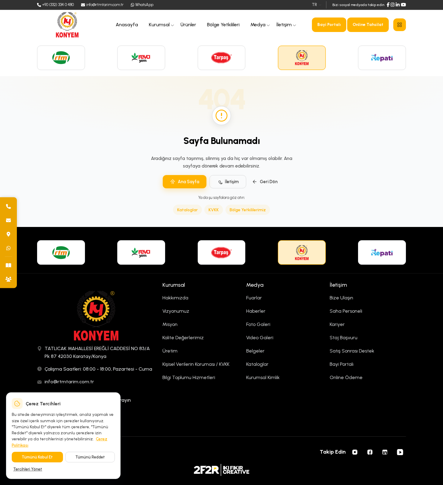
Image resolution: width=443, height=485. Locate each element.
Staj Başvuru (343, 337)
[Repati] (382, 58)
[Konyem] (302, 58)
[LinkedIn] (398, 4)
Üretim (170, 351)
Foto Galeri (258, 324)
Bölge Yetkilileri (223, 24)
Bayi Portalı (329, 24)
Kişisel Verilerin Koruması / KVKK (195, 364)
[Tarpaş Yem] (222, 58)
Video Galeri (259, 337)
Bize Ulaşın (341, 298)
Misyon (170, 324)
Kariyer (337, 324)
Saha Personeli (346, 311)
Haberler (255, 311)
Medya (257, 24)
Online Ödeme (346, 377)
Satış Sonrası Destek (352, 351)
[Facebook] (388, 4)
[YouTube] (403, 4)
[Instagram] (392, 4)
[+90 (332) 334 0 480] (8, 206)
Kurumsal (159, 24)
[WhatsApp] (8, 248)
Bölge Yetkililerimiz (248, 209)
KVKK (214, 209)
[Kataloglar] (8, 265)
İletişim (284, 24)
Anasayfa (127, 24)
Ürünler (188, 24)
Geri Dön (269, 181)
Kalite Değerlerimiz (183, 337)
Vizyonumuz (175, 311)
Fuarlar (254, 298)
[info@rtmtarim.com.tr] (8, 220)
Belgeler (255, 351)
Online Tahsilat (368, 24)
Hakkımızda (175, 298)
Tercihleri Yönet (27, 469)
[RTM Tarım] (61, 58)
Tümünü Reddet (90, 457)
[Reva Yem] (141, 58)
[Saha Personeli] (8, 279)
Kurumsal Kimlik (263, 377)
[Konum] (8, 234)
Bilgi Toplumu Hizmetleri (188, 377)
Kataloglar (187, 209)
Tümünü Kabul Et (37, 457)
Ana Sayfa (188, 181)
